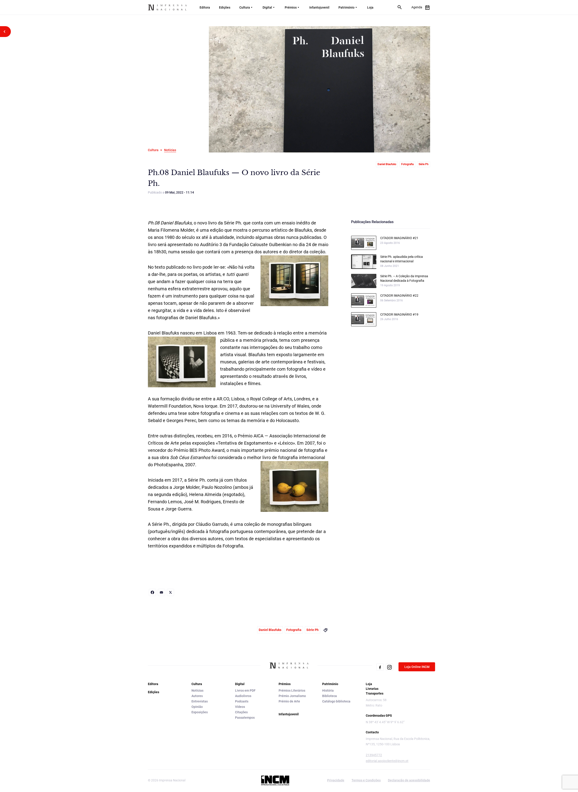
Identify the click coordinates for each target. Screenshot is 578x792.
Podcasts (241, 701)
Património (346, 7)
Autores (197, 696)
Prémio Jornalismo (292, 696)
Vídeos (240, 707)
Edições (224, 7)
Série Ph (424, 164)
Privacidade (335, 780)
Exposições (199, 712)
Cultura (244, 7)
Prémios (291, 7)
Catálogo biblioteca (336, 701)
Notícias (197, 690)
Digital (267, 7)
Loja (370, 7)
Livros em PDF (245, 690)
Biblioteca (329, 696)
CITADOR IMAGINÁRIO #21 (399, 238)
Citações (241, 712)
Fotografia (407, 164)
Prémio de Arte (289, 701)
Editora (205, 7)
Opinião (197, 707)
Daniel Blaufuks (387, 164)
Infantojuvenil (319, 7)
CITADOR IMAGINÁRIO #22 (399, 295)
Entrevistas (199, 701)
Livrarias (372, 688)
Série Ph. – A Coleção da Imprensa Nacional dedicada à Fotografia (404, 278)
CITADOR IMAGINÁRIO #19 (399, 314)
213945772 (374, 755)
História (328, 690)
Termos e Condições (366, 780)
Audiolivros (243, 696)
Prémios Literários (292, 690)
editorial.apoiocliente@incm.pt (387, 761)
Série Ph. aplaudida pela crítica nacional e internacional (401, 259)
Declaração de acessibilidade (409, 780)
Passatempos (245, 717)
